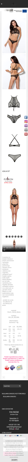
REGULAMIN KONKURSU (9, 397)
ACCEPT (14, 460)
